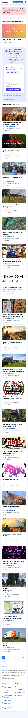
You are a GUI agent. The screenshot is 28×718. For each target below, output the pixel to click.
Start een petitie (18, 2)
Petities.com (5, 2)
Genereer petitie (14, 89)
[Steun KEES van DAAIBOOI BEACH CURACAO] (14, 34)
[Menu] (25, 2)
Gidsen (4, 683)
